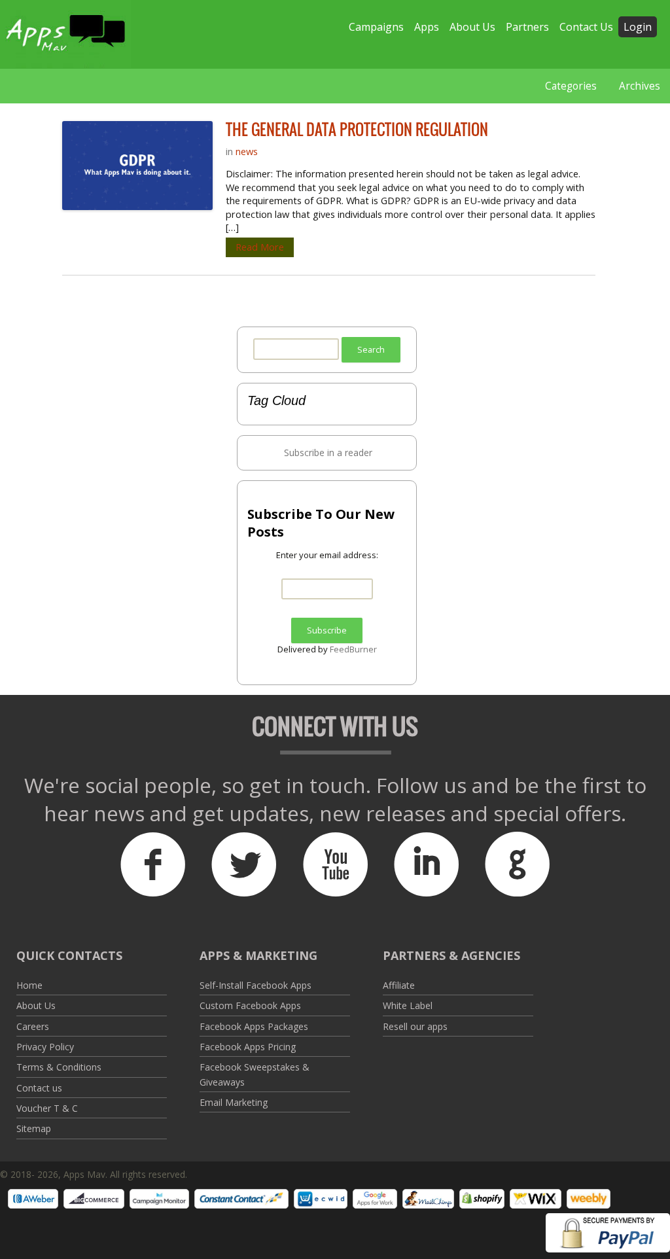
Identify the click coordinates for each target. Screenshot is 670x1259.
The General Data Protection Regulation (357, 129)
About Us (472, 27)
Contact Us (586, 27)
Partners (527, 27)
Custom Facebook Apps (250, 1005)
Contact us (39, 1088)
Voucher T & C (47, 1108)
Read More (260, 247)
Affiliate (399, 985)
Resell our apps (415, 1026)
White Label (407, 1005)
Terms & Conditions (58, 1067)
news (247, 151)
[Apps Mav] (65, 34)
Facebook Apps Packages (254, 1026)
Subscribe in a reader (328, 452)
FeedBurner (353, 649)
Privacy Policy (45, 1046)
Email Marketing (234, 1102)
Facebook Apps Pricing (248, 1046)
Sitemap (33, 1128)
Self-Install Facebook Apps (255, 985)
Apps (426, 27)
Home (29, 985)
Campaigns (376, 27)
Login (638, 27)
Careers (32, 1026)
